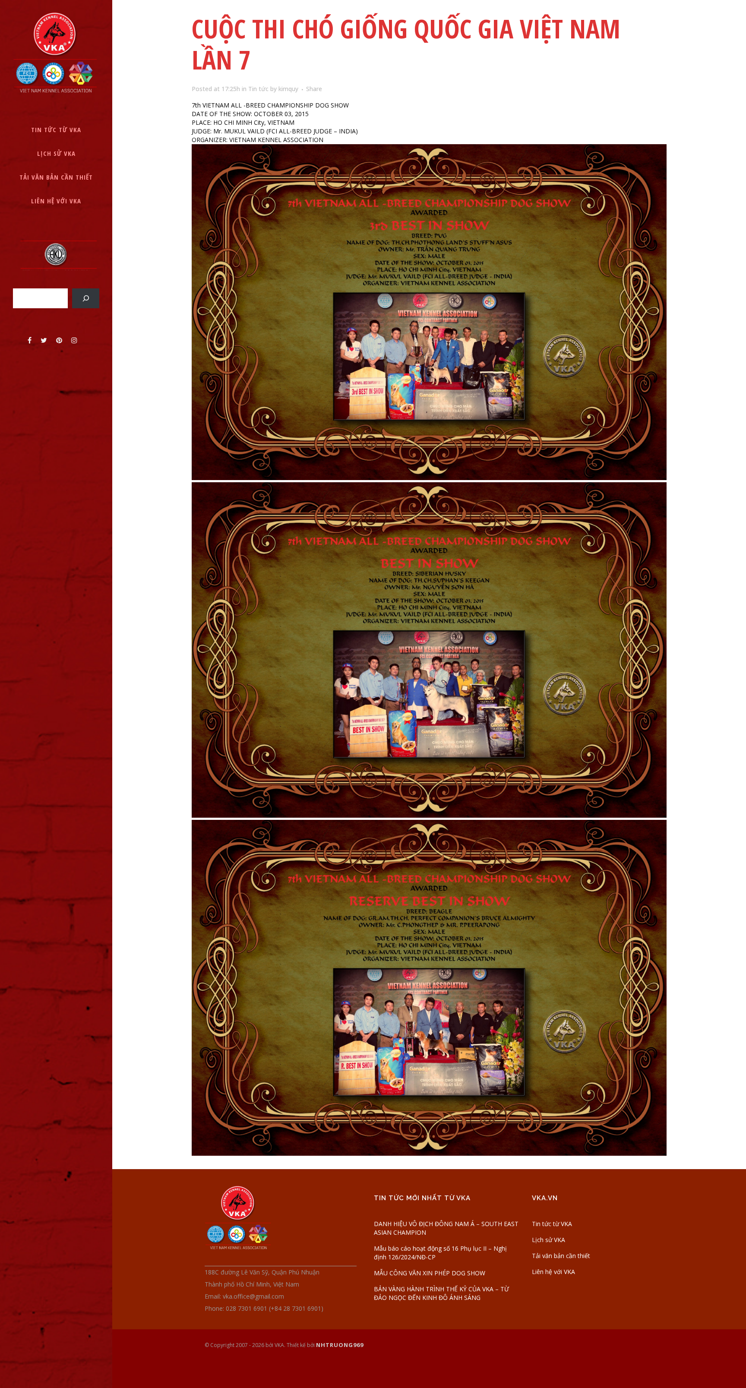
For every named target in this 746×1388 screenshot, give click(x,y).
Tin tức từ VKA (552, 1224)
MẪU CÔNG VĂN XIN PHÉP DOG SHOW (429, 1273)
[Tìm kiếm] (85, 298)
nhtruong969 (340, 1345)
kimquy (288, 89)
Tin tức (258, 89)
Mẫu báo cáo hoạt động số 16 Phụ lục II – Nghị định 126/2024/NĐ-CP (440, 1252)
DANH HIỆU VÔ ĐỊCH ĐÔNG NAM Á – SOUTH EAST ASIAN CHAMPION (446, 1228)
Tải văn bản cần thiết (561, 1256)
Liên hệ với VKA (553, 1272)
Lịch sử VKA (548, 1240)
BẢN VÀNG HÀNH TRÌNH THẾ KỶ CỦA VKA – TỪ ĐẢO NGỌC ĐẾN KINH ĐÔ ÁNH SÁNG (441, 1293)
